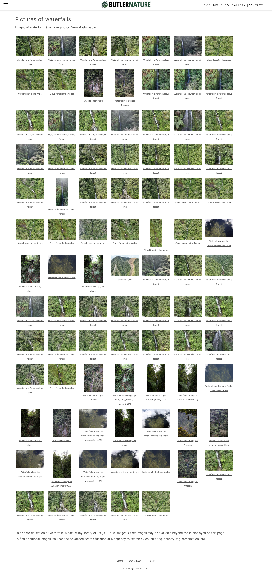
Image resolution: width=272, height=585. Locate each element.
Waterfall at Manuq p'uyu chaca (30, 288)
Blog (225, 5)
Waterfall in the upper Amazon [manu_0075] (219, 442)
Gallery (239, 5)
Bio (216, 5)
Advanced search (82, 539)
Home (206, 5)
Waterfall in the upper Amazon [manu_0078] (156, 397)
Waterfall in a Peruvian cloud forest (30, 62)
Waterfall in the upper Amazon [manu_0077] (187, 397)
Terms (151, 561)
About (121, 561)
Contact (255, 5)
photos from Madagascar (78, 27)
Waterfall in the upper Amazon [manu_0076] (61, 483)
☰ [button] (5, 5)
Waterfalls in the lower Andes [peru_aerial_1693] (219, 388)
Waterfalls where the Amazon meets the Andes (219, 243)
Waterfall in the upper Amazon (125, 103)
